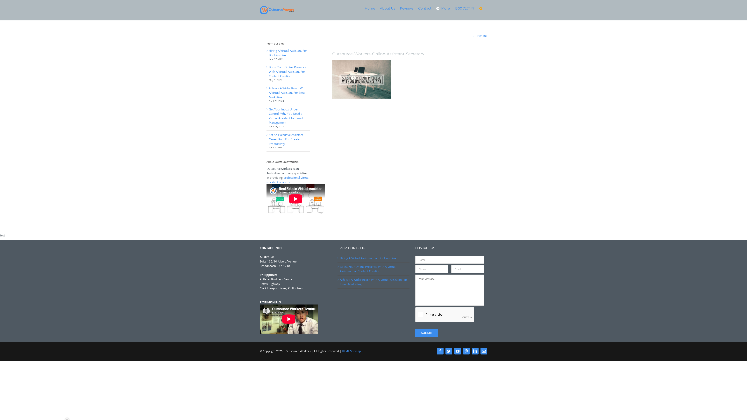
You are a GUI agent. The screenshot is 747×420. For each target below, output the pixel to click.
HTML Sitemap (351, 351)
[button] (480, 8)
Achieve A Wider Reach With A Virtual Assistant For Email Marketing (287, 92)
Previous (481, 36)
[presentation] (444, 314)
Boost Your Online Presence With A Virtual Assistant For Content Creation (287, 71)
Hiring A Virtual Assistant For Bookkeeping (368, 258)
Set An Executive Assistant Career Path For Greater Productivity (286, 139)
